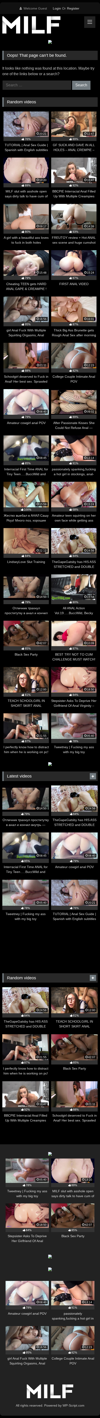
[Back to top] (85, 1404)
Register (73, 8)
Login (57, 8)
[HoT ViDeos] (41, 25)
